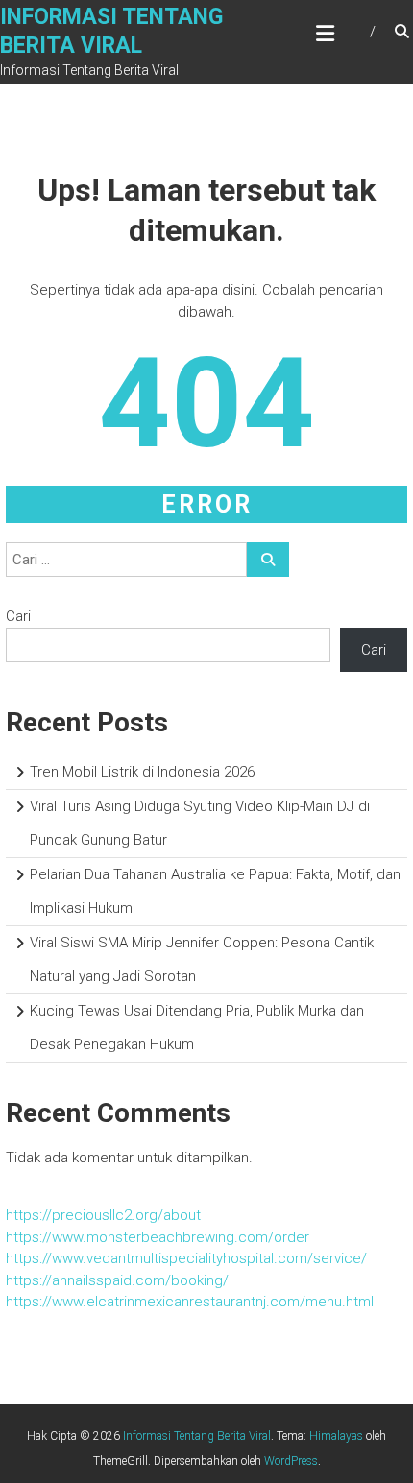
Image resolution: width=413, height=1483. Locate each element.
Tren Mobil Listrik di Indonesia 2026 (142, 771)
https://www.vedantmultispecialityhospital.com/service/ (186, 1258)
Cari (18, 616)
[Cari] (268, 559)
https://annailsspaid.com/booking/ (117, 1280)
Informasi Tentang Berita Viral (197, 1436)
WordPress (291, 1461)
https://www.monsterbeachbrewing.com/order (157, 1237)
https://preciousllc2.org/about (103, 1215)
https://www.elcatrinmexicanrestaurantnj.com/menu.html (190, 1301)
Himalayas (336, 1436)
